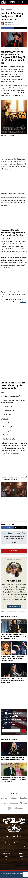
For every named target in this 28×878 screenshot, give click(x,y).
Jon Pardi (9, 9)
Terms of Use (20, 874)
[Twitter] (21, 836)
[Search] (23, 2)
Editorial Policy (8, 874)
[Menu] (26, 2)
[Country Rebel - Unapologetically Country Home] (10, 2)
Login (21, 864)
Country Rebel (6, 854)
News (6, 856)
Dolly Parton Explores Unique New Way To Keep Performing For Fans (12, 758)
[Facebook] (7, 836)
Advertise (21, 862)
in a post (6, 93)
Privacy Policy (14, 874)
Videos (6, 859)
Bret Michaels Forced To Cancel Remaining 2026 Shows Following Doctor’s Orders (12, 680)
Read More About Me (14, 606)
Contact (21, 859)
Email (14, 542)
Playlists (7, 862)
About (21, 856)
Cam (25, 262)
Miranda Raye (9, 22)
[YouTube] (14, 836)
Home (2, 9)
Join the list (13, 550)
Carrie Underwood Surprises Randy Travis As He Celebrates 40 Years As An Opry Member (13, 779)
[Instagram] (17, 836)
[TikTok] (10, 836)
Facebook (23, 302)
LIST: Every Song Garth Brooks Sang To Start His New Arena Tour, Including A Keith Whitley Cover (14, 636)
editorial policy (23, 611)
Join (23, 731)
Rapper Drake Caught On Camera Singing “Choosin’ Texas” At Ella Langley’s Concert (12, 658)
